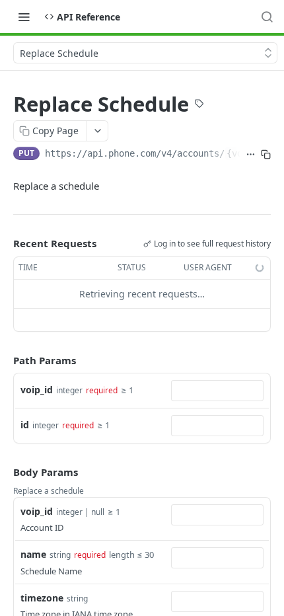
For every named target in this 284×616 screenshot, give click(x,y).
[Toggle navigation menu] (23, 16)
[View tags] (199, 105)
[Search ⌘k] (266, 16)
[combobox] (217, 390)
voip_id (36, 389)
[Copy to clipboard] (266, 155)
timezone (41, 598)
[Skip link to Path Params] (4, 360)
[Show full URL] (251, 155)
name (33, 554)
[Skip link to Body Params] (4, 472)
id (24, 424)
